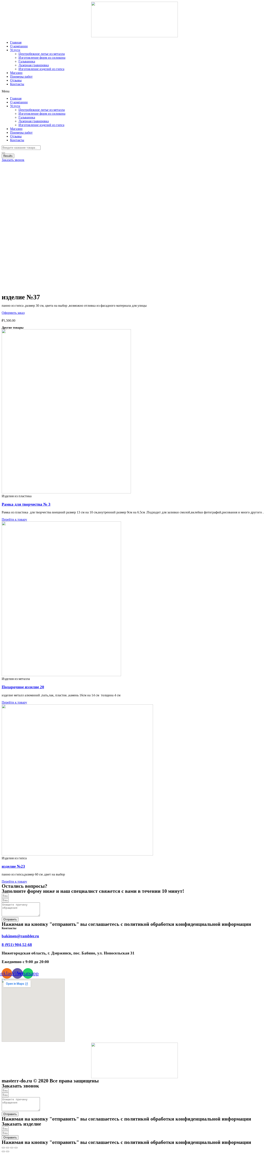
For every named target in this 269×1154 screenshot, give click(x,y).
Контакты (17, 84)
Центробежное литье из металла (41, 54)
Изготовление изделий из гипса (41, 69)
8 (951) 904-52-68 (17, 944)
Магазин (16, 73)
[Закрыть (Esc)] (3, 1147)
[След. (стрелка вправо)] (7, 1151)
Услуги (15, 50)
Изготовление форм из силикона (41, 57)
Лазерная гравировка (33, 65)
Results (8, 155)
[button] (134, 91)
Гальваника (26, 61)
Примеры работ (21, 76)
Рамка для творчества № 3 (26, 504)
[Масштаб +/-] (16, 1147)
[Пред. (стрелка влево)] (3, 1151)
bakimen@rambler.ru (20, 936)
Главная (15, 42)
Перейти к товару (14, 519)
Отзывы (16, 80)
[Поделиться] (7, 1147)
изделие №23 (13, 866)
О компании (19, 46)
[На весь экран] (11, 1147)
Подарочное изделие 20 (23, 687)
